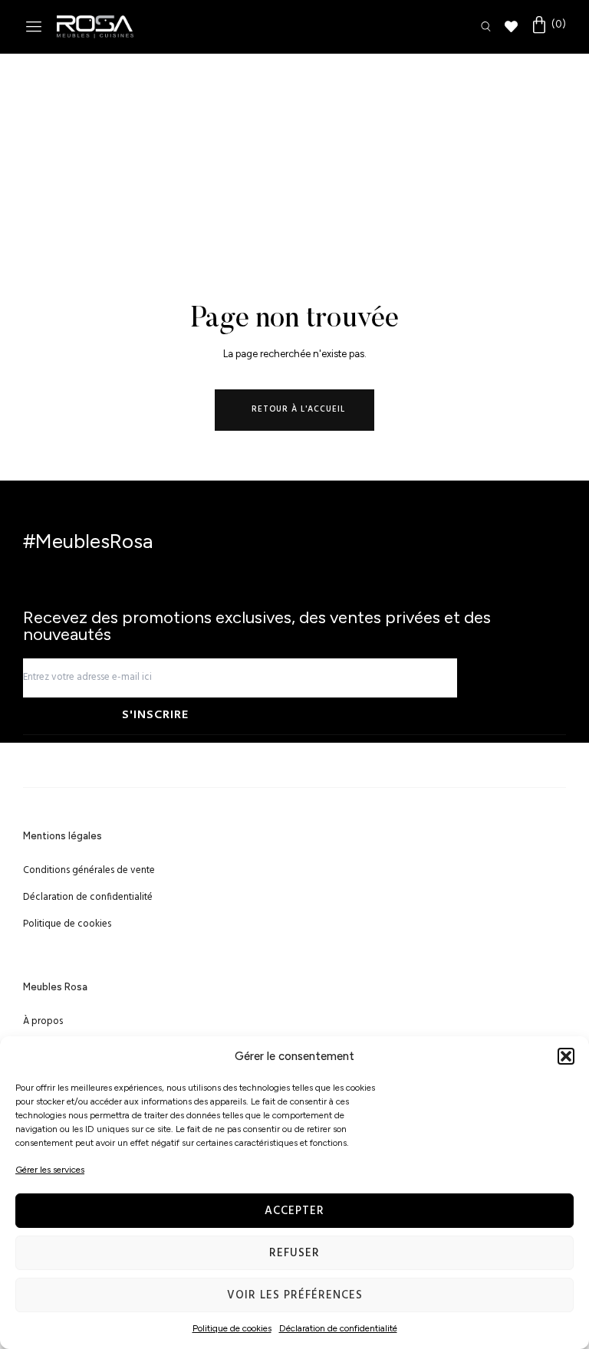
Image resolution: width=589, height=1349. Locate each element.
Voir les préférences (295, 1295)
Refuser (294, 1253)
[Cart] (548, 25)
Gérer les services (49, 1169)
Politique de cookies (231, 1328)
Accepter (294, 1211)
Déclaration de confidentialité (338, 1328)
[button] (566, 1056)
